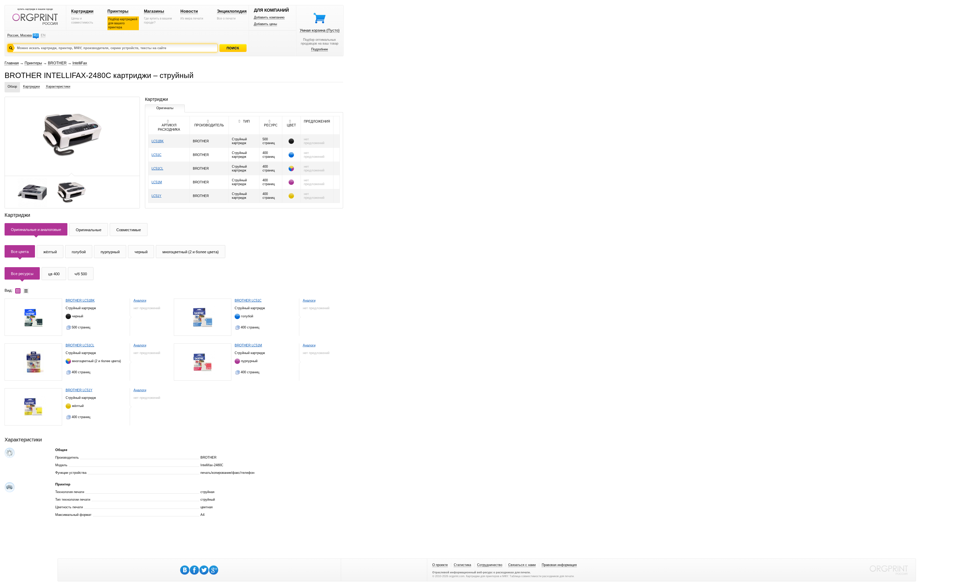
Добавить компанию (269, 17)
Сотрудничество (489, 565)
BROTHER (57, 63)
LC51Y (156, 196)
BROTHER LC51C (248, 300)
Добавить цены (265, 24)
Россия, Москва (19, 35)
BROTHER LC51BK (80, 300)
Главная (12, 63)
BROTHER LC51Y (79, 390)
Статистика (462, 565)
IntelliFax (79, 63)
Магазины (154, 11)
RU (35, 35)
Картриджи (82, 11)
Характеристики (58, 86)
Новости (189, 11)
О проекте (440, 565)
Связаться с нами (522, 565)
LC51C (156, 155)
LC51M (157, 182)
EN (43, 35)
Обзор (12, 86)
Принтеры (117, 11)
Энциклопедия (232, 11)
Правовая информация (559, 565)
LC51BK (158, 141)
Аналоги (140, 300)
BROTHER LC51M (248, 345)
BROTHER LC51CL (80, 345)
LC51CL (157, 168)
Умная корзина (320, 30)
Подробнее (319, 49)
